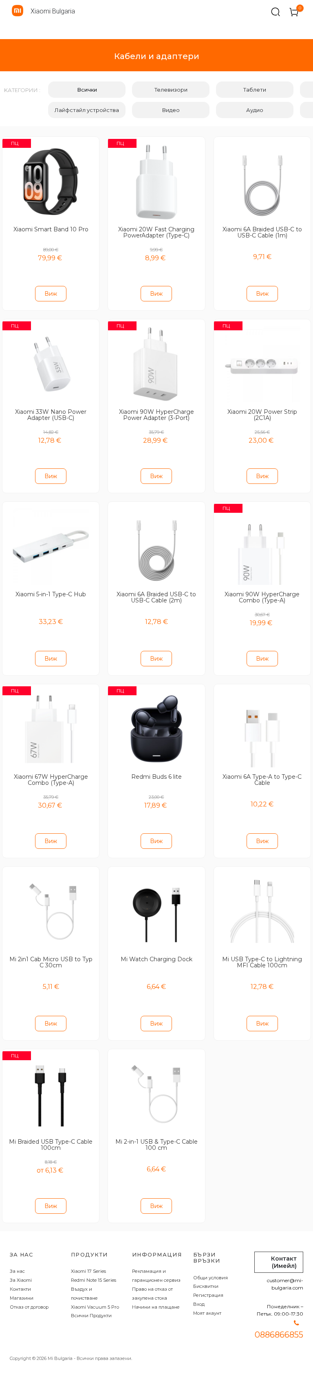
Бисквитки (205, 1286)
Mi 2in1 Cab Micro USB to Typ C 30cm (51, 962)
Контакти (20, 1289)
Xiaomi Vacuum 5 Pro (95, 1307)
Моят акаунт (207, 1313)
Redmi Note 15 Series (93, 1280)
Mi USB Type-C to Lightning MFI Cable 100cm (262, 962)
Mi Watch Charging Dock (156, 959)
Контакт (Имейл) (284, 1262)
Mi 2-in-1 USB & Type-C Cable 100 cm (156, 1144)
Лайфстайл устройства (87, 110)
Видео (171, 110)
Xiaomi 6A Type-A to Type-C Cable (262, 779)
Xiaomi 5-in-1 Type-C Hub (50, 594)
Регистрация (208, 1295)
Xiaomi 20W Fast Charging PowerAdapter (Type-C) (156, 232)
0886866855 (279, 1335)
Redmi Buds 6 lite (156, 776)
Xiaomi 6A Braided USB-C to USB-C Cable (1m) (262, 232)
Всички (87, 89)
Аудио (254, 110)
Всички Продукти (91, 1315)
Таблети (254, 89)
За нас (17, 1271)
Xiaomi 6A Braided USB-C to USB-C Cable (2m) (156, 597)
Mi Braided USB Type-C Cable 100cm (51, 1144)
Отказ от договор (29, 1307)
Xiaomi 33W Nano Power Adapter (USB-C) (50, 415)
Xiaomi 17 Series (88, 1271)
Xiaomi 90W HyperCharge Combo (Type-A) (262, 597)
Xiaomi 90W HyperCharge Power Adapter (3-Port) (156, 415)
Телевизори (170, 89)
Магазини (21, 1298)
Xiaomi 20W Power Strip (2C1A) (262, 415)
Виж (50, 293)
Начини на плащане (156, 1307)
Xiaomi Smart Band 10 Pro (50, 229)
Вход (199, 1304)
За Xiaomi (21, 1280)
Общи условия (210, 1278)
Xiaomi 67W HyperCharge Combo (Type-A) (51, 779)
